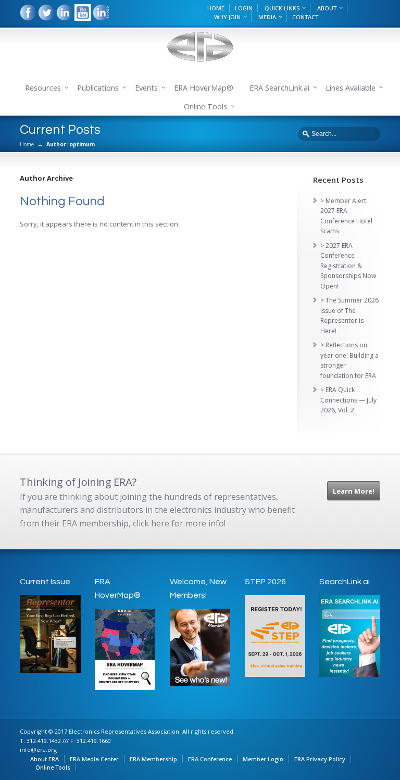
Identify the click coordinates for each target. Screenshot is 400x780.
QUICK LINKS (282, 8)
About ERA (44, 759)
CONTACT (305, 17)
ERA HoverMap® (203, 88)
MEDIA (267, 17)
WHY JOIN (227, 17)
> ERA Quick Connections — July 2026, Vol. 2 (348, 399)
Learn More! (353, 491)
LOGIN (244, 8)
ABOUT (326, 8)
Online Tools (52, 767)
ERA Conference (210, 759)
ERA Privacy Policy (319, 759)
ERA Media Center (94, 759)
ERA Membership (153, 759)
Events (146, 88)
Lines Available (351, 88)
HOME (215, 8)
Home (27, 144)
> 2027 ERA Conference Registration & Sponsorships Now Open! (348, 266)
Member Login (263, 759)
